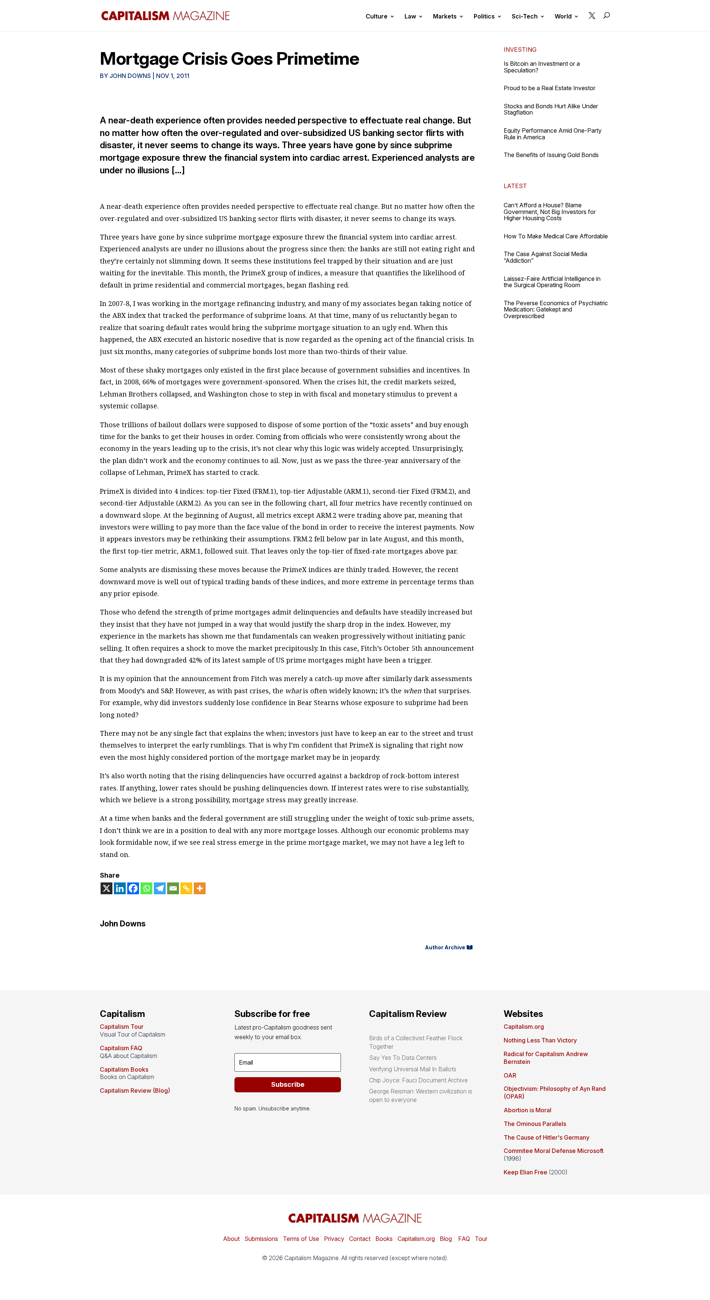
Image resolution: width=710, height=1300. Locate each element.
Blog (446, 1238)
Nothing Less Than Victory (540, 1040)
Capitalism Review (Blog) (135, 1090)
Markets (445, 17)
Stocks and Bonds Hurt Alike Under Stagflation (551, 109)
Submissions (260, 1238)
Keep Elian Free (525, 1172)
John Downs (130, 75)
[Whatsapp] (146, 888)
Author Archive (445, 947)
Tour (481, 1238)
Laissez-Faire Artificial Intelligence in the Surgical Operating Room (552, 282)
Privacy (333, 1238)
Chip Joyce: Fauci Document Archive (418, 1080)
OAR (510, 1075)
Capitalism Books (124, 1069)
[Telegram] (160, 888)
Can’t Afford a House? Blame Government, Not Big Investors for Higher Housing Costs (550, 211)
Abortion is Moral (527, 1110)
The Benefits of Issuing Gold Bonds (551, 155)
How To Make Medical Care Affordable (556, 236)
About (231, 1238)
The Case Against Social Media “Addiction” (545, 257)
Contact (359, 1238)
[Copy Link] (186, 888)
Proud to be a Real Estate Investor (549, 88)
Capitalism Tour (121, 1026)
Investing (520, 49)
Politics (484, 17)
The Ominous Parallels (535, 1123)
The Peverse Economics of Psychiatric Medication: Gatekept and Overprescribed (556, 309)
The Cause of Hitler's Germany (546, 1137)
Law (410, 17)
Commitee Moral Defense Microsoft (554, 1150)
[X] (106, 888)
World (563, 17)
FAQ (463, 1238)
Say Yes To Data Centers (403, 1057)
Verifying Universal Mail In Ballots (412, 1069)
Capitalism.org (524, 1026)
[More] (200, 888)
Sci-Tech (525, 17)
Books (384, 1238)
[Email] (173, 888)
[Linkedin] (120, 888)
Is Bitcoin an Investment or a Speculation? (542, 67)
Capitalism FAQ (121, 1048)
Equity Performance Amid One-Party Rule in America (553, 134)
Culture (377, 17)
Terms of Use (300, 1238)
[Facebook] (133, 888)
